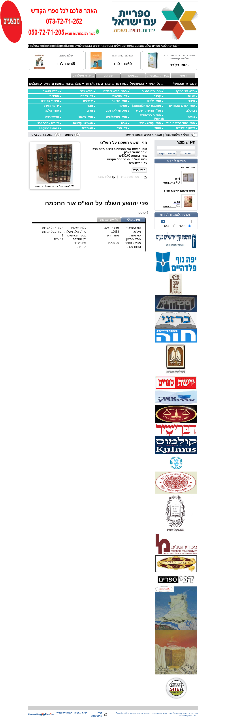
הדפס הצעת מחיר (131, 176)
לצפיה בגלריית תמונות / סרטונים (52, 186)
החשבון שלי (179, 83)
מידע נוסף (169, 182)
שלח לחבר (104, 176)
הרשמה (192, 83)
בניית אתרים (80, 713)
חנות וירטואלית (64, 713)
